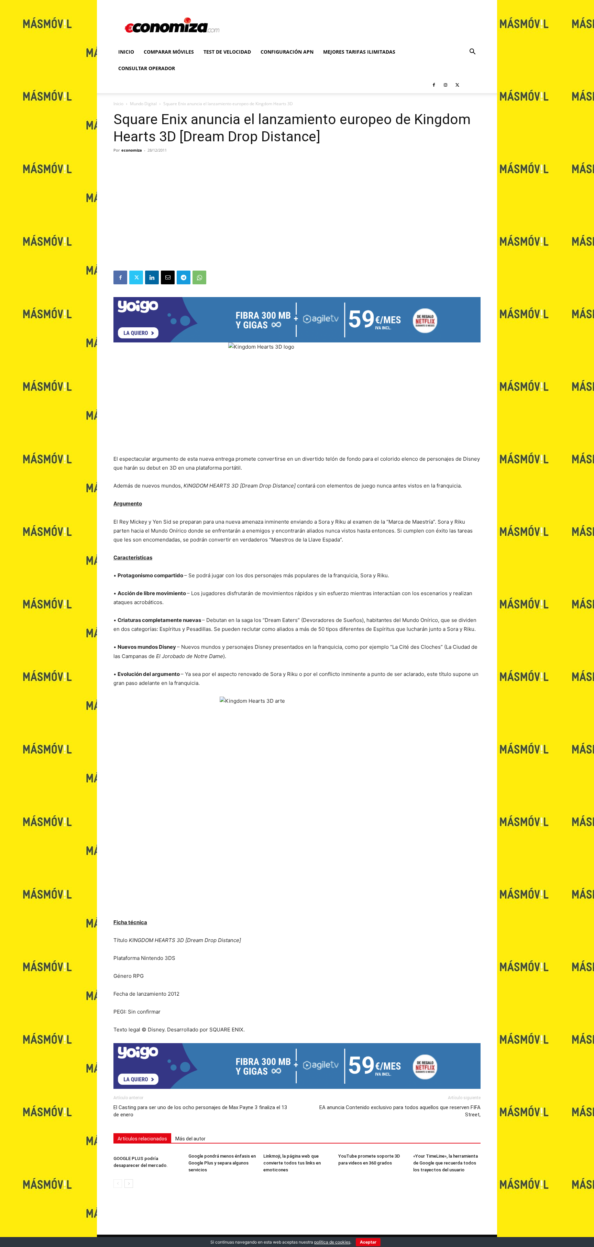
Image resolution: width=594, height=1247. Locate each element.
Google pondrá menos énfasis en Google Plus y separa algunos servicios (222, 1162)
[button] (472, 52)
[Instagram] (445, 85)
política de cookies (332, 1242)
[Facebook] (434, 85)
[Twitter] (457, 85)
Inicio (126, 51)
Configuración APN (287, 51)
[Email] (168, 277)
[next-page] (128, 1183)
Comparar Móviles (169, 51)
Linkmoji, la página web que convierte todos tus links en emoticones (292, 1162)
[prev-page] (117, 1183)
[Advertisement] (297, 219)
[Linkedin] (152, 277)
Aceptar (368, 1242)
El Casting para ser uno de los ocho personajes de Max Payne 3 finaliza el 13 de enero (200, 1111)
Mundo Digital (143, 104)
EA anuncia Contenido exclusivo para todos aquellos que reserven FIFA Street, (400, 1111)
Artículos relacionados (142, 1138)
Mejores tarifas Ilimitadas (359, 51)
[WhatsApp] (199, 277)
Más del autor (190, 1138)
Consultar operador (146, 68)
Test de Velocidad (227, 51)
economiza (131, 150)
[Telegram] (183, 277)
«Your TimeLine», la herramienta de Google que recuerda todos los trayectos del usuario (445, 1162)
